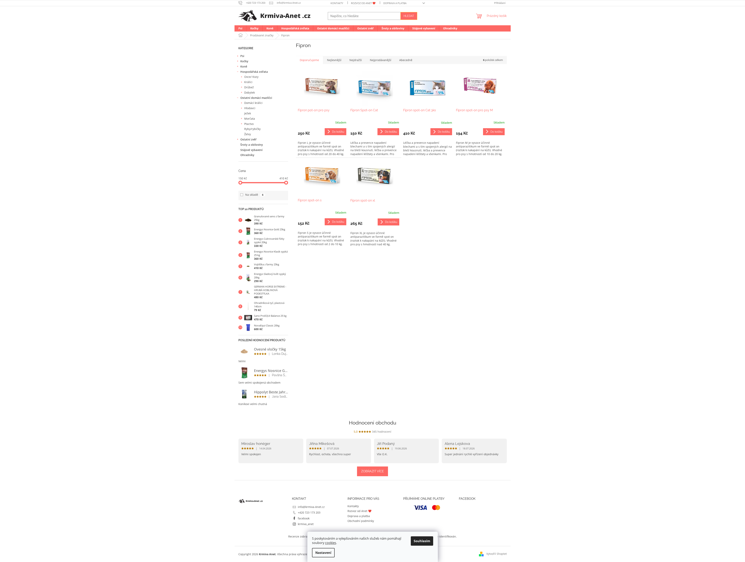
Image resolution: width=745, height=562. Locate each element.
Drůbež (249, 87)
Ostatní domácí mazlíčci (256, 98)
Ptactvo (249, 124)
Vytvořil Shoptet (496, 554)
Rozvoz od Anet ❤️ (363, 3)
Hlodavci (249, 108)
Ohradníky (247, 155)
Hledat (409, 16)
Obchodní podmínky (360, 521)
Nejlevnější (334, 60)
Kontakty (337, 3)
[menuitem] (240, 28)
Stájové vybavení (251, 150)
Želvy (247, 134)
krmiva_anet (306, 524)
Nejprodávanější (380, 60)
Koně (243, 66)
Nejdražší (355, 60)
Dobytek (249, 92)
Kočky (244, 61)
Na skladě (254, 194)
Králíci (248, 82)
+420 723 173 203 (309, 512)
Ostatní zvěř (248, 139)
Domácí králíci (253, 103)
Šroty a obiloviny (251, 144)
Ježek (247, 113)
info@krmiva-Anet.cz (311, 507)
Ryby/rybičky (252, 129)
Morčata (249, 118)
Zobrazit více (372, 471)
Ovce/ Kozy (251, 77)
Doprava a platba (394, 3)
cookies (330, 543)
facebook (303, 518)
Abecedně (405, 60)
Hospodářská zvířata (254, 72)
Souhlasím (422, 541)
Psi (242, 56)
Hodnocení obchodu (372, 423)
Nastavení (323, 553)
